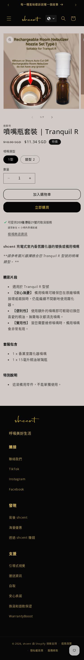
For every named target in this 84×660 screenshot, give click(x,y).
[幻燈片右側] (52, 117)
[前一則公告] (8, 5)
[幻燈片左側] (32, 117)
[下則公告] (76, 5)
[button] (9, 18)
